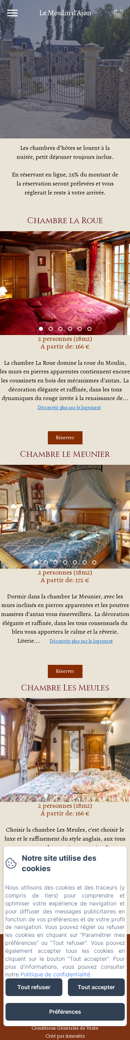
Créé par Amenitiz (65, 1035)
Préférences (65, 1011)
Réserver (65, 437)
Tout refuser (33, 987)
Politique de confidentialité (55, 974)
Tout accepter (96, 987)
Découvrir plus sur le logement (69, 407)
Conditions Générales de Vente (65, 1027)
